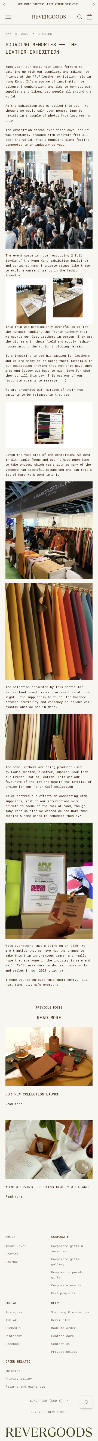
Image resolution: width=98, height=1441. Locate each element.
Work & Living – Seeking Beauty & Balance (47, 1187)
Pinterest (13, 1336)
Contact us (60, 1344)
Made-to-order (63, 1328)
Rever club (60, 1320)
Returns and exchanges (25, 1386)
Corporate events (66, 1285)
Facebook (13, 1344)
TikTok (11, 1320)
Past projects (63, 1293)
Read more (13, 1104)
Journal (12, 1262)
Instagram (13, 1312)
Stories (45, 34)
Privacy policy (64, 1352)
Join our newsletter (27, 4)
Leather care (62, 1336)
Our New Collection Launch (32, 1094)
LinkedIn (13, 1328)
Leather (12, 1254)
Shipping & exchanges (70, 1312)
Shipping (12, 1371)
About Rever (15, 1246)
